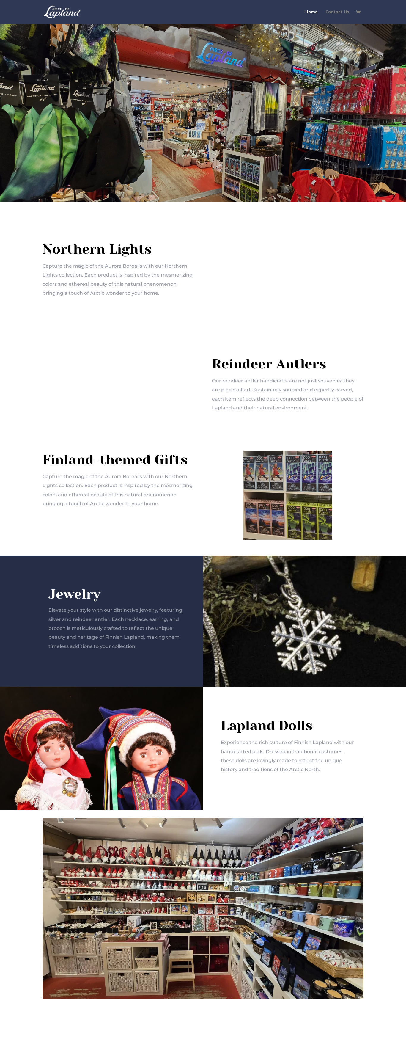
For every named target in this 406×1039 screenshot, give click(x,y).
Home (311, 12)
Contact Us (337, 12)
